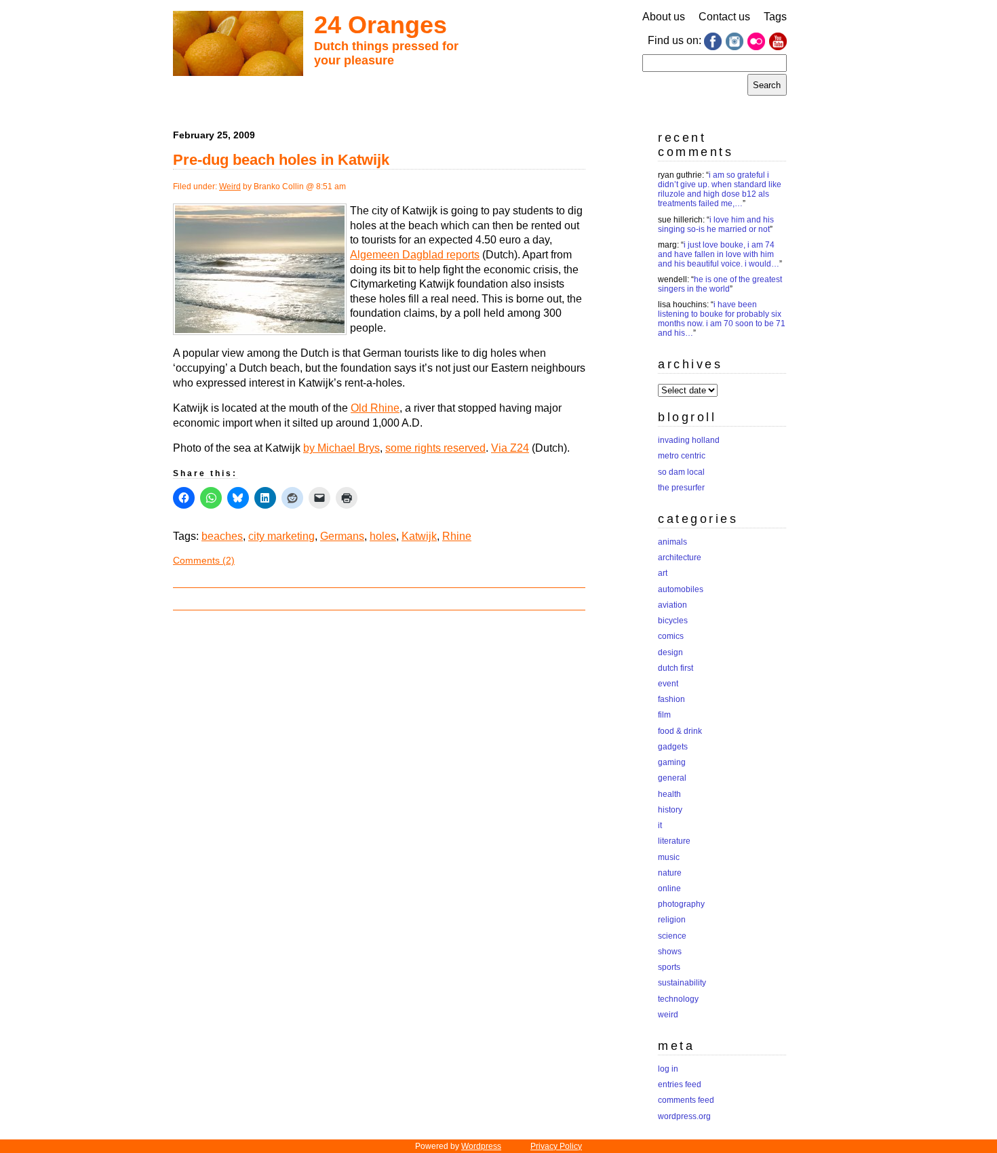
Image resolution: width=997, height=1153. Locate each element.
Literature (674, 841)
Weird (230, 186)
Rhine (456, 536)
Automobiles (680, 589)
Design (670, 652)
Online (669, 888)
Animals (672, 542)
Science (672, 936)
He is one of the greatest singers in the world (720, 284)
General (672, 778)
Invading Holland (689, 440)
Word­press (481, 1146)
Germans (342, 536)
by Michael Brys (341, 448)
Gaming (672, 762)
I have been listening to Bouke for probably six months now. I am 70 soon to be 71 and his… (721, 319)
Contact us (724, 16)
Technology (678, 999)
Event (668, 683)
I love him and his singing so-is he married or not (716, 224)
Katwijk (419, 536)
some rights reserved (435, 448)
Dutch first (675, 668)
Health (669, 794)
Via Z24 (510, 448)
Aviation (672, 605)
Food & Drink (680, 731)
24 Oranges (380, 25)
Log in (668, 1069)
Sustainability (682, 983)
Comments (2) (204, 560)
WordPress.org (684, 1116)
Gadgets (673, 746)
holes (383, 536)
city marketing (281, 536)
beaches (222, 536)
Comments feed (686, 1100)
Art (662, 573)
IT (660, 825)
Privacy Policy (556, 1146)
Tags (775, 16)
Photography (681, 904)
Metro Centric (681, 456)
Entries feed (679, 1084)
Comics (671, 636)
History (670, 810)
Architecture (679, 557)
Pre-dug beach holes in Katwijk (281, 159)
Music (669, 857)
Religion (672, 919)
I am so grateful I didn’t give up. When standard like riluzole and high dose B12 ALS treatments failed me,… (719, 189)
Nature (670, 873)
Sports (669, 967)
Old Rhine (375, 408)
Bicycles (673, 620)
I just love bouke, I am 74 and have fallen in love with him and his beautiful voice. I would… (718, 254)
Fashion (671, 699)
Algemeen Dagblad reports (415, 254)
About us (663, 16)
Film (664, 715)
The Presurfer (681, 487)
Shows (670, 951)
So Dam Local (681, 472)
